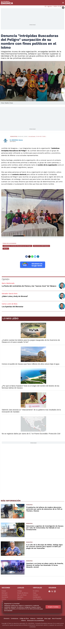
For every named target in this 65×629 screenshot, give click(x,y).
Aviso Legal (47, 618)
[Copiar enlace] (38, 256)
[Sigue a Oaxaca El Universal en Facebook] (50, 591)
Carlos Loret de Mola (9, 304)
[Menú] (63, 3)
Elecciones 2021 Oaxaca (41, 245)
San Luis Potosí (22, 595)
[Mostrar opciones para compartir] (63, 7)
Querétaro (20, 597)
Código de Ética (24, 618)
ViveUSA (35, 595)
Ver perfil (13, 141)
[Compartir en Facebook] (26, 256)
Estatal (4, 591)
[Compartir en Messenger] (35, 256)
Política (4, 599)
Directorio (6, 618)
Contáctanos (14, 618)
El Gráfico (36, 591)
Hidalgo (19, 591)
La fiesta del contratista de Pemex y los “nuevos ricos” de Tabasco (29, 286)
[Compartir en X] (29, 256)
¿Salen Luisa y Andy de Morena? (15, 296)
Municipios (13, 136)
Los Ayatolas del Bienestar (12, 307)
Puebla (19, 599)
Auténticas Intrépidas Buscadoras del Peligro (17, 245)
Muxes (6, 248)
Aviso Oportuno (37, 599)
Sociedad (4, 595)
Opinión (5, 279)
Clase (34, 593)
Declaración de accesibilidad (35, 620)
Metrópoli (4, 593)
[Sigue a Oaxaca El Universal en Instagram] (55, 591)
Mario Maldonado (8, 283)
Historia (23, 620)
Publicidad (40, 618)
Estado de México (22, 593)
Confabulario (37, 597)
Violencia (32, 618)
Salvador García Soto (9, 293)
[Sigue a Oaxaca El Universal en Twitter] (52, 591)
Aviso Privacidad (56, 618)
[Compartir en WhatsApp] (32, 256)
